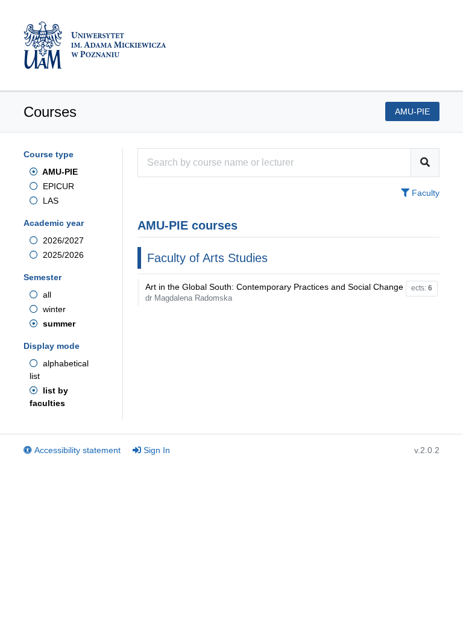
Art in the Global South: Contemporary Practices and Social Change (274, 292)
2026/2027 (62, 240)
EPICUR (57, 186)
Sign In (156, 450)
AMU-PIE (59, 172)
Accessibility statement (77, 450)
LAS (49, 200)
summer (57, 323)
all (45, 294)
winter (53, 309)
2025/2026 (62, 255)
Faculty (424, 193)
